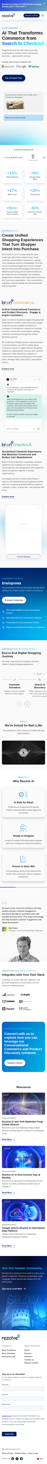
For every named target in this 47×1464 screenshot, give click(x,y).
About (27, 1350)
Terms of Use (33, 1453)
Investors (28, 1356)
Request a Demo (31, 1363)
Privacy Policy (7, 1453)
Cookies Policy (20, 1453)
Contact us (29, 1360)
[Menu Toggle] (42, 15)
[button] (34, 674)
